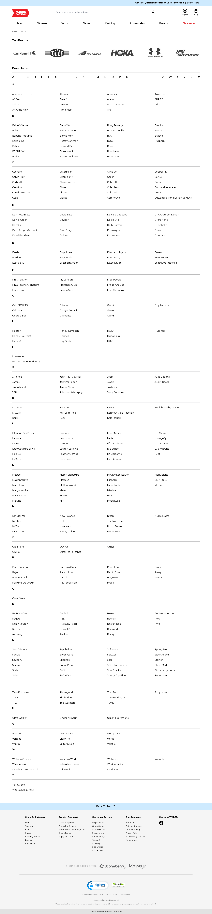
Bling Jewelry (115, 125)
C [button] (28, 77)
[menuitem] (20, 23)
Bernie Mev (66, 135)
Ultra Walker (19, 718)
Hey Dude (66, 341)
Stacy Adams (162, 654)
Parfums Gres (68, 567)
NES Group (18, 531)
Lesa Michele (114, 433)
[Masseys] (137, 866)
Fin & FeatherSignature (25, 285)
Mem (63, 490)
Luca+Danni (161, 443)
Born (110, 146)
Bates (15, 146)
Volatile (111, 744)
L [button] (90, 77)
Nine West (66, 526)
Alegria (64, 94)
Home (14, 31)
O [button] (113, 77)
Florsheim (18, 290)
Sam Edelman (20, 649)
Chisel (63, 187)
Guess (110, 310)
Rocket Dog (114, 624)
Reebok (64, 613)
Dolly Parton (114, 225)
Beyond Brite (67, 146)
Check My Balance (67, 826)
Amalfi (63, 99)
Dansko (16, 225)
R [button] (134, 77)
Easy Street (66, 252)
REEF (63, 618)
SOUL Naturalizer (117, 665)
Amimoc (64, 104)
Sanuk (16, 654)
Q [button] (127, 77)
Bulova (159, 135)
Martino (16, 500)
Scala (15, 670)
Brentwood (113, 156)
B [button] (20, 77)
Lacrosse (17, 443)
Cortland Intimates (165, 187)
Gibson (64, 305)
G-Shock (17, 310)
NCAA (15, 526)
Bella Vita (65, 125)
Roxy (157, 618)
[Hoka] (122, 53)
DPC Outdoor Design (167, 214)
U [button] (155, 77)
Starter (159, 660)
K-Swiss (16, 412)
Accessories (137, 23)
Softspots (112, 649)
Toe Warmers (67, 702)
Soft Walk (65, 675)
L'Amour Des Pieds (23, 433)
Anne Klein (66, 109)
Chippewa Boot (68, 182)
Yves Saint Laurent (23, 790)
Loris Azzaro (114, 459)
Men (19, 23)
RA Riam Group (21, 613)
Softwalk (112, 654)
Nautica (16, 521)
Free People (114, 279)
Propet (159, 567)
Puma (158, 577)
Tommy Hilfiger (116, 697)
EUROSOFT (161, 257)
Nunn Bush (114, 531)
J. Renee (17, 376)
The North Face (116, 521)
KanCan (64, 407)
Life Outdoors (115, 443)
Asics (157, 104)
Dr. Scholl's (161, 225)
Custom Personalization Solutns (173, 197)
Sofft (62, 670)
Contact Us (97, 850)
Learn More (193, 2)
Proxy (158, 572)
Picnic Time (113, 572)
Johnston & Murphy (71, 392)
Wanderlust (19, 764)
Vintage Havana (116, 733)
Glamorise (65, 315)
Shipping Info (98, 833)
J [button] (76, 77)
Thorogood (66, 692)
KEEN (110, 407)
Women (42, 23)
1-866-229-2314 (112, 894)
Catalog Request (133, 826)
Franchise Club (68, 285)
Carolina (17, 187)
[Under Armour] (155, 53)
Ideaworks (18, 356)
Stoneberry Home (165, 670)
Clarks (63, 197)
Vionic (110, 738)
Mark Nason (19, 495)
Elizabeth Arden (69, 262)
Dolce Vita (113, 219)
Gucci (110, 305)
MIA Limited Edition (118, 474)
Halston (16, 330)
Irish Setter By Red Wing (26, 361)
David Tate (66, 214)
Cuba (158, 192)
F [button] (49, 77)
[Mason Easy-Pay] (21, 13)
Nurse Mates (162, 516)
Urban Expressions (117, 718)
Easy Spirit (18, 262)
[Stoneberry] (112, 866)
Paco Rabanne (20, 567)
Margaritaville (20, 490)
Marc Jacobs (19, 485)
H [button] (63, 77)
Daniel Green (20, 219)
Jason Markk (19, 387)
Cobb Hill (112, 182)
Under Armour (68, 718)
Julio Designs (162, 376)
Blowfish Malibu (116, 130)
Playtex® (112, 577)
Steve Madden (163, 665)
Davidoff (64, 219)
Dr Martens (161, 219)
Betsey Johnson (69, 141)
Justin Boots (162, 382)
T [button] (148, 77)
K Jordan (17, 407)
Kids (27, 829)
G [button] (56, 77)
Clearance (189, 23)
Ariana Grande (115, 104)
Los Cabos (160, 433)
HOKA (110, 330)
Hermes (64, 336)
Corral (158, 182)
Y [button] (184, 77)
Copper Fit (161, 171)
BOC (109, 135)
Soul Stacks (114, 670)
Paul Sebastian (68, 582)
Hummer (160, 330)
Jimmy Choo (67, 387)
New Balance (67, 516)
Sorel (110, 660)
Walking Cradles (21, 759)
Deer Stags (66, 230)
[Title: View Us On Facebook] (161, 823)
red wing (17, 634)
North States (114, 526)
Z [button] (192, 77)
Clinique (112, 171)
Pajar (15, 572)
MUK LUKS (161, 480)
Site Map (96, 843)
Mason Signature (69, 474)
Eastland (17, 257)
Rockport (112, 629)
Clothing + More (32, 836)
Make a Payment (67, 822)
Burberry (160, 141)
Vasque (16, 733)
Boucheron (113, 151)
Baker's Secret (20, 125)
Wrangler (160, 759)
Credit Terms (65, 833)
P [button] (120, 77)
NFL (62, 521)
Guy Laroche (162, 305)
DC (61, 225)
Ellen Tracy (113, 257)
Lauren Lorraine (69, 448)
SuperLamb (161, 675)
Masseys (64, 480)
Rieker (111, 613)
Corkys (158, 177)
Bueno (159, 130)
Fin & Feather (20, 279)
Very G (16, 744)
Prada (110, 582)
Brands (163, 23)
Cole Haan (113, 187)
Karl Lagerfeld (68, 412)
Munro (159, 485)
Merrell (64, 495)
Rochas (111, 618)
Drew (158, 230)
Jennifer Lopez (68, 382)
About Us (130, 822)
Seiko (15, 675)
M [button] (97, 77)
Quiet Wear (19, 598)
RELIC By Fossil (68, 624)
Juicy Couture (115, 392)
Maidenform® (20, 480)
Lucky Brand (162, 448)
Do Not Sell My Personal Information (106, 911)
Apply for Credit (66, 836)
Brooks (159, 125)
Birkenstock (67, 151)
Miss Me (111, 490)
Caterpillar (66, 171)
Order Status (98, 826)
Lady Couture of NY (23, 448)
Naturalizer (18, 516)
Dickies (64, 235)
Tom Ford (112, 692)
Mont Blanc (161, 474)
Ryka (157, 624)
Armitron (160, 94)
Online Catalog (133, 829)
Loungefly (160, 438)
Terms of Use (132, 840)
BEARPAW (18, 151)
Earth (15, 252)
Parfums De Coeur (23, 582)
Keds (62, 418)
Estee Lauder (115, 262)
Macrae (16, 474)
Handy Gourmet (21, 336)
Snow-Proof (67, 665)
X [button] (178, 77)
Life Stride (113, 448)
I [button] (70, 77)
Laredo (64, 443)
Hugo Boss (113, 336)
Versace (16, 738)
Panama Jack (20, 577)
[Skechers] (187, 53)
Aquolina (112, 94)
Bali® (15, 130)
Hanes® (16, 341)
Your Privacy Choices (135, 836)
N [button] (105, 77)
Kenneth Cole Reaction (120, 412)
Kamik (15, 418)
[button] (98, 885)
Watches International (25, 769)
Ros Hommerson (164, 613)
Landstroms (66, 438)
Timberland (66, 697)
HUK (109, 341)
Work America (115, 764)
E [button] (42, 77)
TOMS (110, 702)
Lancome (65, 433)
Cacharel (17, 171)
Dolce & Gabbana (117, 214)
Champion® (66, 177)
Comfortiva (113, 197)
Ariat (109, 109)
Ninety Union (67, 531)
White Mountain (69, 764)
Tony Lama (161, 692)
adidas (15, 104)
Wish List (96, 840)
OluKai (16, 552)
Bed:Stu (17, 156)
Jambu (16, 382)
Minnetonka (114, 485)
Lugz (158, 454)
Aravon (111, 99)
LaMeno (16, 459)
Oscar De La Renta (70, 552)
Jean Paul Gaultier (70, 376)
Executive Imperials (166, 262)
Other (110, 546)
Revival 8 (65, 629)
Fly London (66, 279)
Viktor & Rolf (67, 744)
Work (64, 23)
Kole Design (114, 418)
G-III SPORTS (20, 305)
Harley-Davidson (69, 330)
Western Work (68, 759)
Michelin (112, 480)
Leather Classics (69, 454)
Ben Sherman (68, 130)
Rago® (16, 618)
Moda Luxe (113, 500)
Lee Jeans (65, 459)
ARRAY (159, 99)
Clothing (110, 23)
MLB (109, 495)
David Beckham (21, 235)
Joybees (112, 387)
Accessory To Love (22, 94)
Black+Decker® (69, 156)
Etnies (158, 252)
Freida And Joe (115, 285)
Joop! (110, 376)
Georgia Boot (20, 315)
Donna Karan (114, 235)
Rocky (110, 634)
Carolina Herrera (21, 192)
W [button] (170, 77)
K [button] (83, 77)
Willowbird (66, 769)
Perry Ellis (113, 567)
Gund (110, 315)
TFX (14, 702)
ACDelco (17, 99)
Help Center (98, 822)
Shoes (86, 23)
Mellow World (68, 485)
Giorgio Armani (68, 310)
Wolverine (113, 759)
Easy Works (66, 257)
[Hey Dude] (57, 53)
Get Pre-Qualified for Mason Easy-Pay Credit (159, 2)
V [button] (163, 77)
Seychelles (66, 649)
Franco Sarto (67, 290)
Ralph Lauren (20, 624)
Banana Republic (22, 135)
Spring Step (161, 649)
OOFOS (64, 546)
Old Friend (18, 546)
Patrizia (64, 577)
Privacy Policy (132, 833)
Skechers (65, 660)
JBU (14, 392)
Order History (98, 829)
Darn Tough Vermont (24, 230)
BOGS (110, 141)
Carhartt (17, 182)
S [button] (141, 77)
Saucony (17, 660)
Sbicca (16, 665)
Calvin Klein (19, 177)
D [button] (35, 77)
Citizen (63, 192)
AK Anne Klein (20, 109)
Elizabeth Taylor (116, 252)
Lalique (16, 454)
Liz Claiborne (114, 454)
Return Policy (98, 836)
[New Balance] (89, 53)
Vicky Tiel (65, 738)
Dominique (113, 230)
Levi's (110, 438)
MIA (62, 500)
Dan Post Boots (21, 214)
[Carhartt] (24, 53)
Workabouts (114, 769)
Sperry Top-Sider (117, 675)
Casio (15, 197)
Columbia (112, 192)
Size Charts (97, 847)
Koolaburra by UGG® (167, 407)
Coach (110, 177)
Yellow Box (18, 784)
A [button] (13, 77)
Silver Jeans (66, 654)
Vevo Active (66, 733)
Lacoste (16, 438)
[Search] (153, 12)
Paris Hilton (66, 572)
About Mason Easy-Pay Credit (72, 829)
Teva (15, 697)
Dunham (160, 235)
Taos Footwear (20, 692)
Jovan (110, 382)
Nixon (110, 516)
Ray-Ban (17, 629)
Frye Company (115, 290)
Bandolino (18, 141)
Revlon (64, 634)
